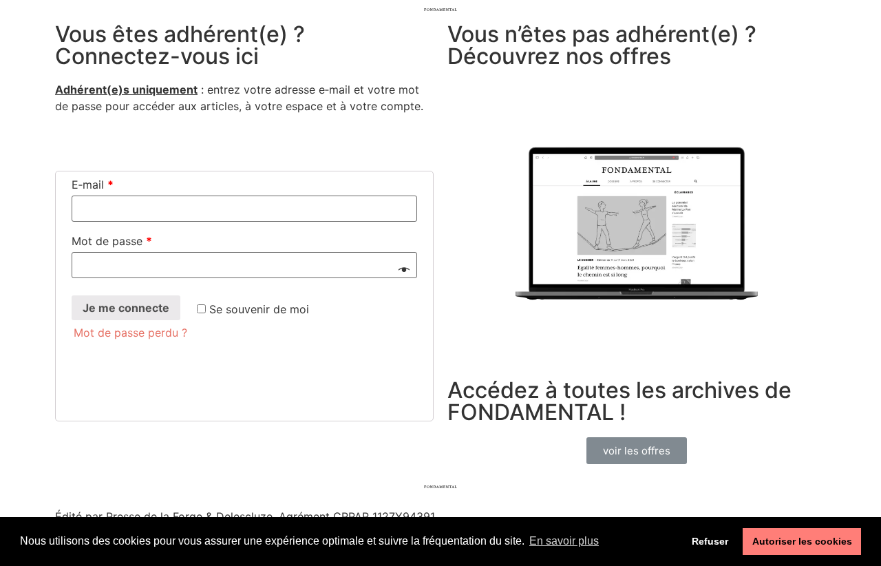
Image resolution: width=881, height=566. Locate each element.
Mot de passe (112, 241)
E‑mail (93, 184)
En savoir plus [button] (564, 541)
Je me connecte (126, 308)
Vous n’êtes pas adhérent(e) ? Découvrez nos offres (601, 45)
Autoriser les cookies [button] (802, 541)
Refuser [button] (710, 541)
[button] (636, 450)
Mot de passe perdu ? (130, 332)
